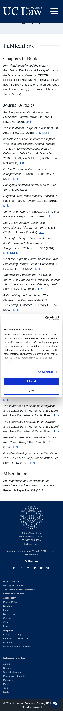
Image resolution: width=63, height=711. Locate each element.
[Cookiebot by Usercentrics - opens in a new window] (45, 318)
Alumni (6, 664)
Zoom (6, 622)
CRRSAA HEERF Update (16, 638)
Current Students (12, 672)
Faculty (7, 684)
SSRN (46, 132)
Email (6, 610)
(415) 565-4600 (33, 540)
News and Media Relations (17, 646)
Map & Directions (12, 581)
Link (28, 121)
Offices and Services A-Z (15, 594)
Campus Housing (12, 634)
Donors (7, 668)
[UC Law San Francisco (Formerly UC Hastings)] (22, 11)
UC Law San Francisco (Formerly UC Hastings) (35, 703)
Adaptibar (8, 630)
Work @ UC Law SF (13, 586)
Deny (31, 390)
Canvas (7, 618)
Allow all (31, 381)
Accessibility (9, 598)
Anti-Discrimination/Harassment (19, 590)
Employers (8, 680)
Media (6, 692)
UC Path (7, 642)
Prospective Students (14, 676)
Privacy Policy (10, 602)
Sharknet (7, 606)
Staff (5, 688)
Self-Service (9, 614)
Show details (45, 371)
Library (6, 626)
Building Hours (31, 544)
